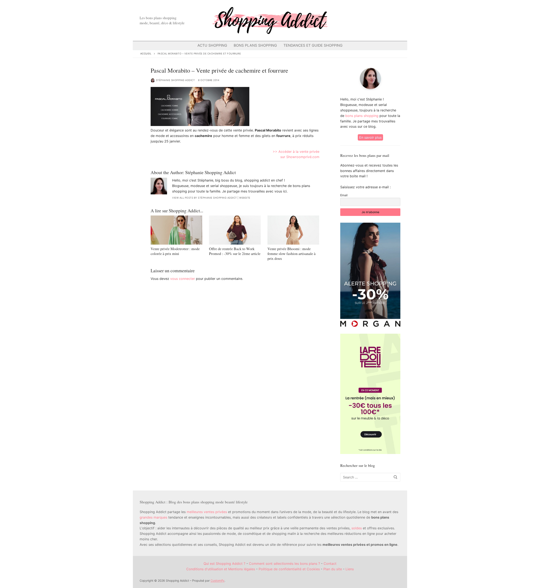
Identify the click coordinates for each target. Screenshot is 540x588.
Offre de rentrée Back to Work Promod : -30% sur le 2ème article (235, 251)
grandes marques (153, 517)
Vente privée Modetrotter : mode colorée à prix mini (175, 251)
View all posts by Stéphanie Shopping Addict (204, 197)
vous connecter (182, 278)
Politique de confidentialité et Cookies (289, 569)
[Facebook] (351, 21)
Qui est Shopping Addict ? (224, 563)
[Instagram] (373, 21)
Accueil (146, 53)
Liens (350, 569)
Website (244, 197)
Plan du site (332, 569)
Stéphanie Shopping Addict (175, 80)
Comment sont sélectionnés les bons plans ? (284, 563)
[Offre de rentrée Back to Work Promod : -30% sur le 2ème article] (235, 230)
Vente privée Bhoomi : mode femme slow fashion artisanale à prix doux (291, 253)
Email (343, 195)
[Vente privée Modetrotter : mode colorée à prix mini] (176, 230)
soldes (356, 528)
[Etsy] (388, 21)
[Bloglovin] (366, 21)
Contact (330, 563)
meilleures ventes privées (207, 512)
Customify (217, 580)
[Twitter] (358, 21)
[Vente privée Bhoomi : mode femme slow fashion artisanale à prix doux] (293, 230)
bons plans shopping (361, 116)
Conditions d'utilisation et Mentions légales (220, 569)
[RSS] (395, 21)
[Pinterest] (381, 21)
